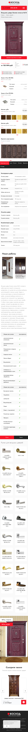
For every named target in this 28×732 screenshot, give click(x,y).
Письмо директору (21, 725)
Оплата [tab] (20, 163)
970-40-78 (11, 8)
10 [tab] (24, 160)
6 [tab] (15, 160)
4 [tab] (10, 160)
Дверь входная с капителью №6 (13, 698)
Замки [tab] (21, 437)
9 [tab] (22, 160)
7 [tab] (17, 160)
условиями (12, 722)
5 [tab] (13, 160)
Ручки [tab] (7, 437)
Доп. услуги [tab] (13, 163)
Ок (6, 726)
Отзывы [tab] (2, 166)
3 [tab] (8, 160)
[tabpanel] (3, 117)
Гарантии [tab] (25, 163)
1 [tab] (4, 160)
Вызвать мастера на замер (14, 57)
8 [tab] (19, 160)
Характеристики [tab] (5, 163)
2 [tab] (6, 160)
